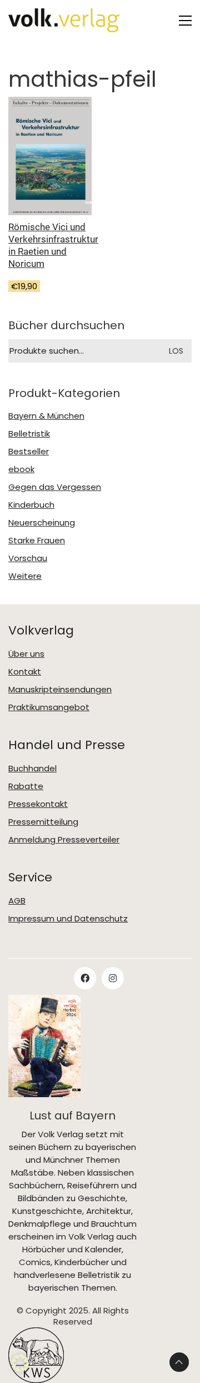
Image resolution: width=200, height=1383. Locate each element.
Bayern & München (46, 416)
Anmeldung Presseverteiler (63, 839)
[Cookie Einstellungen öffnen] (20, 1363)
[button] (185, 20)
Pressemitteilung (43, 821)
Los (176, 350)
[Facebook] (85, 978)
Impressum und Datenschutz (68, 918)
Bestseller (28, 451)
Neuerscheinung (41, 522)
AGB (17, 900)
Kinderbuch (31, 504)
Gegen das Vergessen (54, 487)
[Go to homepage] (63, 20)
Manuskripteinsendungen (60, 689)
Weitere (25, 576)
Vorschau (27, 558)
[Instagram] (113, 978)
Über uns (26, 654)
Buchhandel (32, 768)
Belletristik (29, 433)
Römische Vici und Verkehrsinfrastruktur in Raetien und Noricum (53, 245)
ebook (21, 469)
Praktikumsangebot (48, 707)
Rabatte (25, 786)
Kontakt (24, 671)
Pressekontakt (38, 804)
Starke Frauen (36, 540)
